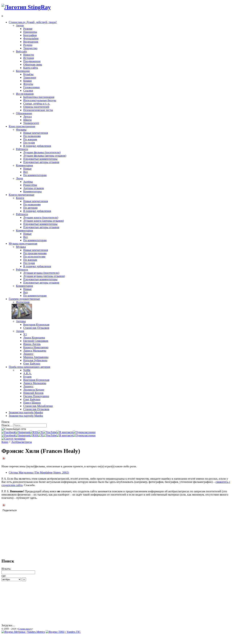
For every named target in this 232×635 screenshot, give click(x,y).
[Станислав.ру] (26, 7)
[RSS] (34, 432)
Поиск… (6, 425)
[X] (40, 432)
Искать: (6, 568)
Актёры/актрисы (21, 441)
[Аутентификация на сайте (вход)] (13, 438)
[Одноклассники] (84, 432)
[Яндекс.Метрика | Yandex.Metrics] (23, 631)
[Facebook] (8, 432)
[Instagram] (23, 432)
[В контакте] (64, 432)
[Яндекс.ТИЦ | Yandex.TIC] (63, 631)
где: (3, 575)
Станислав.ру (25, 628)
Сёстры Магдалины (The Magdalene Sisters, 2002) (39, 472)
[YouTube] (49, 432)
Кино (4, 441)
